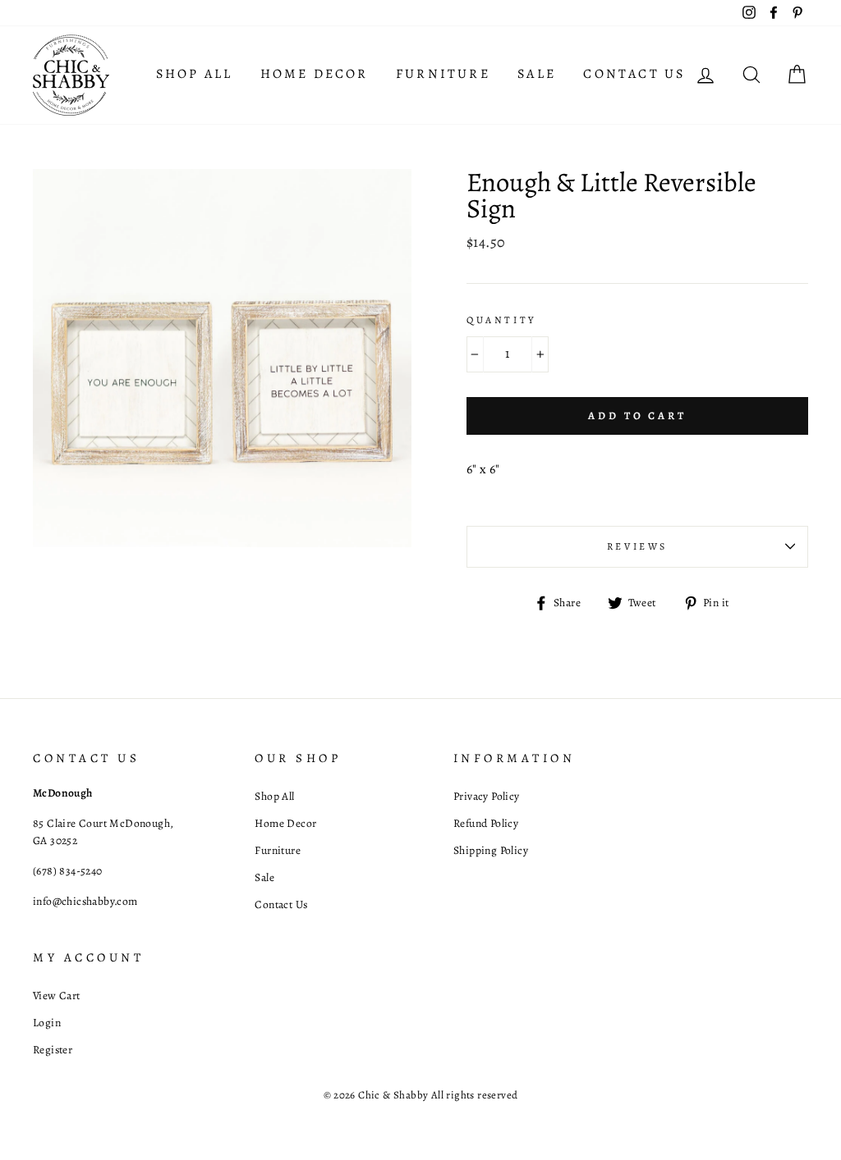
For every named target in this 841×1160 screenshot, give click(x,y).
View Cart (56, 995)
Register (52, 1049)
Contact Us (634, 74)
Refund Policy (485, 823)
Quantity (501, 320)
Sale (536, 74)
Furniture (443, 74)
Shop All (194, 74)
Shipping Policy (490, 850)
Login (47, 1022)
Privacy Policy (486, 796)
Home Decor (314, 74)
